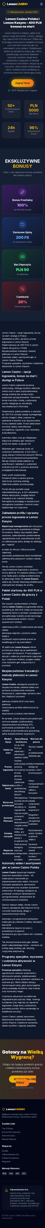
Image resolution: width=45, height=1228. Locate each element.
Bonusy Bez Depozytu (11, 1132)
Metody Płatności (9, 1139)
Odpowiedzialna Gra (10, 1154)
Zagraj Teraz (22, 83)
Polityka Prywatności (10, 1158)
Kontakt (5, 1151)
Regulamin (6, 1161)
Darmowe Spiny (8, 1136)
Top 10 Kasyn (7, 1128)
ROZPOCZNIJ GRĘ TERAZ (25, 1081)
